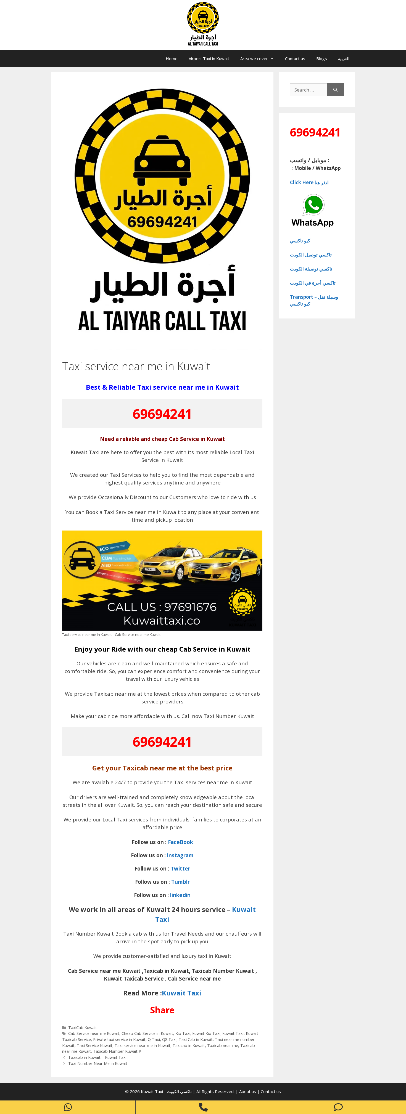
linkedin (180, 894)
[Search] (335, 90)
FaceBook (180, 842)
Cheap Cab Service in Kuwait (147, 1033)
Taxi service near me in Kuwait (142, 1045)
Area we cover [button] (254, 58)
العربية (343, 58)
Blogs (321, 58)
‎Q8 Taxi (169, 1039)
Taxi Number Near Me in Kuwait (97, 1063)
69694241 (162, 414)
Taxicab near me (222, 1045)
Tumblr (180, 881)
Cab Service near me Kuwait (93, 1033)
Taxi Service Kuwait (94, 1045)
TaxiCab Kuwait (82, 1027)
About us (248, 1091)
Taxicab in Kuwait (189, 1045)
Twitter (180, 868)
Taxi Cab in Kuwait (196, 1039)
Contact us (295, 58)
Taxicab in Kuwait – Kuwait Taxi (97, 1057)
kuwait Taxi (233, 1033)
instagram (180, 855)
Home (172, 58)
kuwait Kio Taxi (206, 1033)
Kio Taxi (182, 1033)
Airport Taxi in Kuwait (209, 58)
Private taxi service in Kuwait (119, 1039)
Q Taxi (154, 1039)
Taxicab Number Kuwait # (117, 1051)
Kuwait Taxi (181, 992)
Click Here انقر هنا (309, 182)
